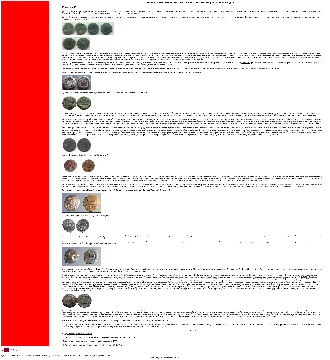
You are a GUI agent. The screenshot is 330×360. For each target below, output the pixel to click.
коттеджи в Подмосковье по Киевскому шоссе (36, 355)
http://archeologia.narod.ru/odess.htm (78, 334)
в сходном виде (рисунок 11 (156, 321)
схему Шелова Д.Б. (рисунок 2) (99, 321)
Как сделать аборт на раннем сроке (94, 355)
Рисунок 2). (245, 63)
